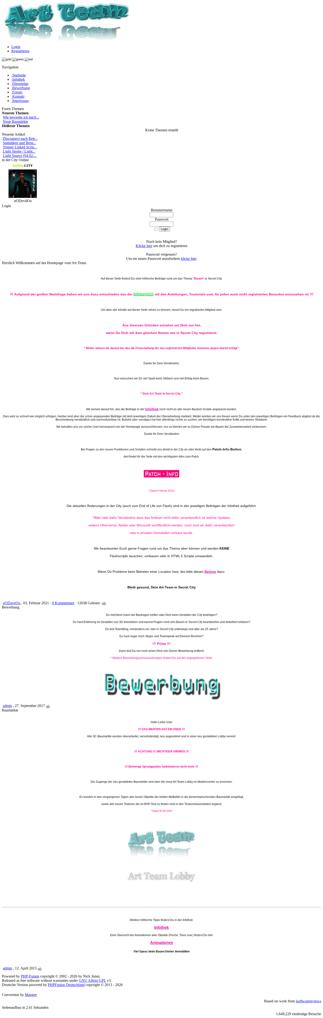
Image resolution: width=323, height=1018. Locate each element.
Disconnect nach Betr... (20, 139)
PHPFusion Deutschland (66, 985)
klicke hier (188, 259)
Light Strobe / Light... (19, 151)
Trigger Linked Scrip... (20, 147)
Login (15, 47)
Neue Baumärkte (15, 122)
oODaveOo (11, 603)
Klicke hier (144, 246)
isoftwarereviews (308, 1001)
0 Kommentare (63, 603)
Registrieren (20, 51)
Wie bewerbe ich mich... (21, 117)
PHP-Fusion (30, 976)
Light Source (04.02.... (20, 156)
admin (7, 706)
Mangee (31, 995)
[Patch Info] (161, 476)
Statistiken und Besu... (19, 143)
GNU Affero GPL (92, 980)
